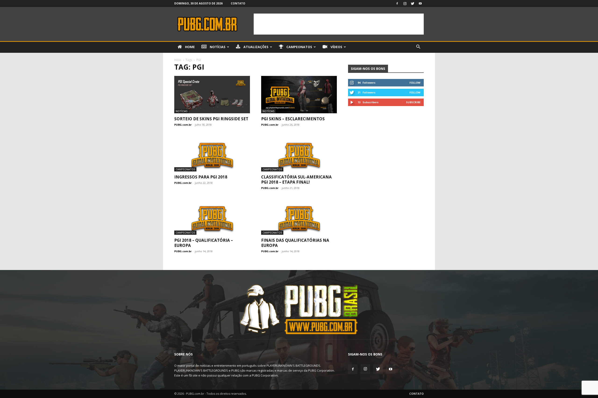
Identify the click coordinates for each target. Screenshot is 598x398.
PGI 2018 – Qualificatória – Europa (203, 243)
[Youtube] (420, 3)
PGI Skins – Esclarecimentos (293, 118)
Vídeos (336, 47)
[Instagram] (404, 3)
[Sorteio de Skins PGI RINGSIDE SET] (212, 94)
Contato (238, 3)
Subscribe (413, 102)
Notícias (217, 47)
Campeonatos (298, 47)
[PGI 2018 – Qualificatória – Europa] (212, 216)
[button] (418, 47)
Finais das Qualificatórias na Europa (295, 243)
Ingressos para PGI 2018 (200, 177)
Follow (414, 82)
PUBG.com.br (183, 124)
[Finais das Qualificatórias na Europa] (299, 216)
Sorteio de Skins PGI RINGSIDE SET (211, 118)
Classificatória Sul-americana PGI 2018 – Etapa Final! (296, 179)
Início (177, 60)
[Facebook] (397, 3)
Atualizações (255, 47)
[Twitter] (412, 3)
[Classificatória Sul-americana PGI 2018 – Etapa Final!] (299, 152)
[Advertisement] (339, 24)
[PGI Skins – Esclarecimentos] (299, 94)
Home (189, 47)
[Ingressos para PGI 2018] (212, 152)
